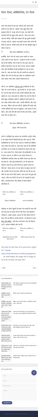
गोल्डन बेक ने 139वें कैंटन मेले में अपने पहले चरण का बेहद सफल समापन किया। (25, 346)
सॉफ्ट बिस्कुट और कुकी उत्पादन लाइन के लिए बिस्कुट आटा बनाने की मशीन (24, 284)
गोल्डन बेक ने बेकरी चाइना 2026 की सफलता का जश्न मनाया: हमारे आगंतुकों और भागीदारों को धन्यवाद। (25, 312)
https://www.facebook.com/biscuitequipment (18, 254)
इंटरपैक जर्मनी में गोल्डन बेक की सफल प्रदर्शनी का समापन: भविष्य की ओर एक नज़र (24, 336)
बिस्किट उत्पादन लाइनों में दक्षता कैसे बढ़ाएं (22, 293)
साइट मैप (31, 414)
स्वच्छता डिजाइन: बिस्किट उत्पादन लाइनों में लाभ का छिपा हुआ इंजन (24, 356)
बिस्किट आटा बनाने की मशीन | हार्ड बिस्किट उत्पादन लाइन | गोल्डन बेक (24, 302)
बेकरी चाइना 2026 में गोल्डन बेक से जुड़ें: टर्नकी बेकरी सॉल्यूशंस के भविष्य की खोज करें (23, 326)
